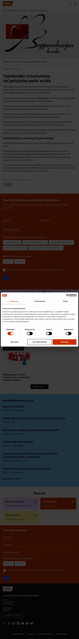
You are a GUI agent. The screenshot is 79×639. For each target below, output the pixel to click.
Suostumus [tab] (14, 301)
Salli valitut (14, 342)
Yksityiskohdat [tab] (39, 301)
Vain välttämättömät (39, 342)
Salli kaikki (64, 342)
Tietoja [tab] (65, 301)
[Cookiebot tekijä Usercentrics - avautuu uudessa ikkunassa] (68, 295)
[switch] (30, 333)
